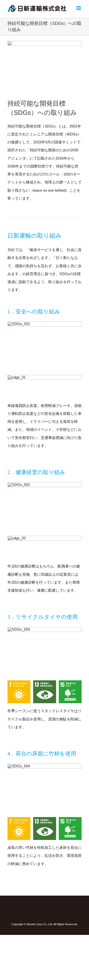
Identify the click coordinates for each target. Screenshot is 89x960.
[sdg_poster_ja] (44, 43)
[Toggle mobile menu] (79, 8)
